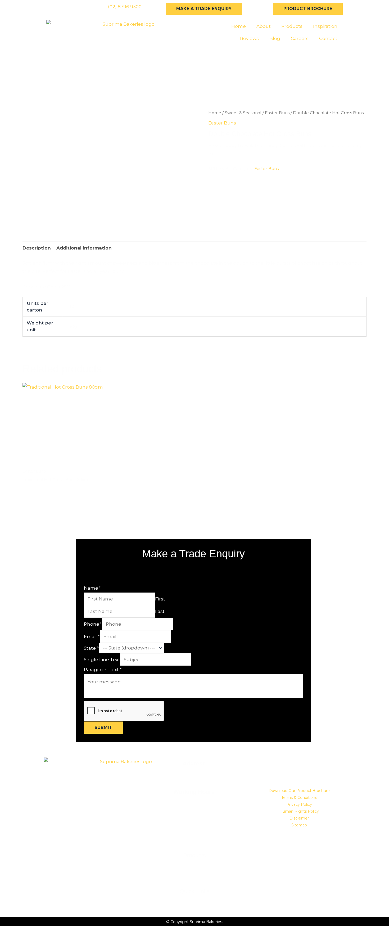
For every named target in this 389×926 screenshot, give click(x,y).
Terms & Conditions (299, 797)
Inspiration (325, 26)
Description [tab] (36, 248)
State (91, 648)
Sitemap (299, 825)
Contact (328, 38)
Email (92, 636)
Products (291, 26)
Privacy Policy (299, 804)
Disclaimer (299, 818)
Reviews (249, 38)
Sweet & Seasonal (243, 112)
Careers (300, 38)
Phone (93, 624)
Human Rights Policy (299, 811)
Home (238, 26)
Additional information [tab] (84, 248)
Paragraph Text (103, 669)
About (263, 26)
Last (160, 611)
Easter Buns (277, 112)
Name (92, 588)
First (160, 599)
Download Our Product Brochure (299, 790)
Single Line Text (102, 659)
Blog (274, 38)
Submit (103, 727)
